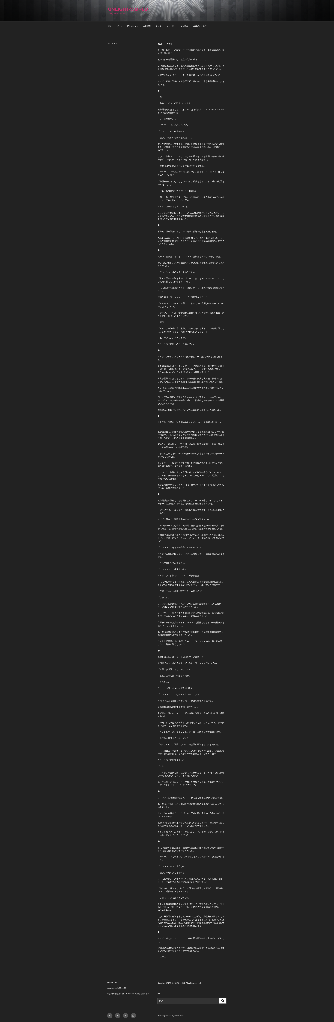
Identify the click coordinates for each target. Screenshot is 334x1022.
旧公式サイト (132, 26)
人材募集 (184, 26)
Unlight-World (128, 9)
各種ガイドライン (200, 26)
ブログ (119, 26)
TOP (110, 26)
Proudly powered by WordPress (170, 1016)
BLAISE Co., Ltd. (178, 983)
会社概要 (147, 26)
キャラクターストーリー (166, 26)
